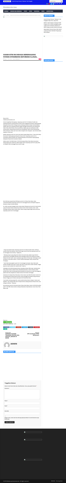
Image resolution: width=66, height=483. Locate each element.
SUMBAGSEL (17, 59)
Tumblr (31, 327)
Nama (6, 400)
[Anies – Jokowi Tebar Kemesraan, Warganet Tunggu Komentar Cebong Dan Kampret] (47, 100)
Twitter (13, 327)
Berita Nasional (54, 98)
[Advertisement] (22, 72)
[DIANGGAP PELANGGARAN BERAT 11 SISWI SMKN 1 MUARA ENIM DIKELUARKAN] (47, 83)
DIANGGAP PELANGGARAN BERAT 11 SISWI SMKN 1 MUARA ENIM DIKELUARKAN (56, 84)
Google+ (19, 327)
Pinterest (37, 327)
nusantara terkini (9, 14)
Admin (6, 59)
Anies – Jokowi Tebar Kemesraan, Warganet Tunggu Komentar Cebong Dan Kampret (56, 101)
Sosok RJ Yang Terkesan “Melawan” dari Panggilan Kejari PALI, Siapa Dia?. (27, 1)
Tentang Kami (59, 481)
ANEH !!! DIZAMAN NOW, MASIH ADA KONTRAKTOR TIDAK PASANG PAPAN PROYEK (56, 76)
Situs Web (7, 411)
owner (6, 369)
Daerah (6, 11)
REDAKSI (19, 14)
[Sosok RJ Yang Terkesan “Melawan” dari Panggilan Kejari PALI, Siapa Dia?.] (9, 358)
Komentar (7, 388)
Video (42, 11)
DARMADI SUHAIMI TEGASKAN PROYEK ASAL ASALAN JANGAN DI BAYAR (12, 335)
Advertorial (49, 11)
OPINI (30, 11)
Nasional (36, 11)
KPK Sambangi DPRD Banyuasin (33, 334)
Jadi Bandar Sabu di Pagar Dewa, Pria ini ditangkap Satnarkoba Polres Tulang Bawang (57, 93)
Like (40, 59)
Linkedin (25, 327)
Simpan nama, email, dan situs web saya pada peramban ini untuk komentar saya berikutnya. (22, 418)
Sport (25, 11)
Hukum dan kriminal (16, 11)
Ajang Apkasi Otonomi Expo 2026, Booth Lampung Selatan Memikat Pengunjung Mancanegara (34, 366)
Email (6, 405)
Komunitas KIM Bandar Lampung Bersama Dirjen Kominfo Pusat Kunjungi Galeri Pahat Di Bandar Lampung (56, 67)
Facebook (7, 327)
